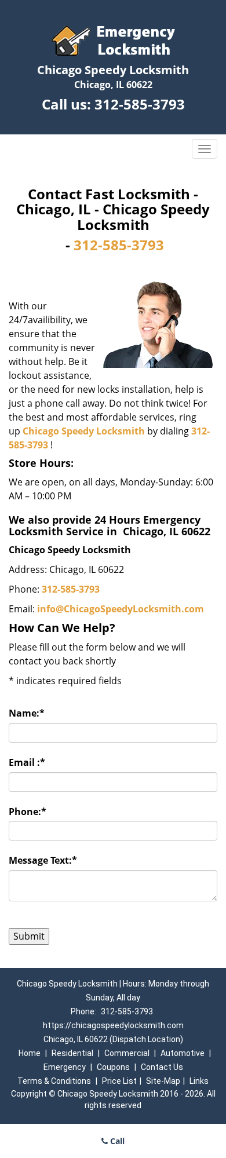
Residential (72, 1053)
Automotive (183, 1053)
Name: (27, 713)
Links (199, 1081)
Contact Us (162, 1067)
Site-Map (163, 1081)
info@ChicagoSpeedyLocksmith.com (120, 608)
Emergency (64, 1067)
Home (30, 1053)
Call (116, 1140)
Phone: (27, 811)
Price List (119, 1081)
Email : (27, 762)
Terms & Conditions (54, 1081)
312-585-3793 (139, 104)
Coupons (113, 1067)
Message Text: (43, 860)
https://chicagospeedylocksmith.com (113, 1025)
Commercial (127, 1053)
